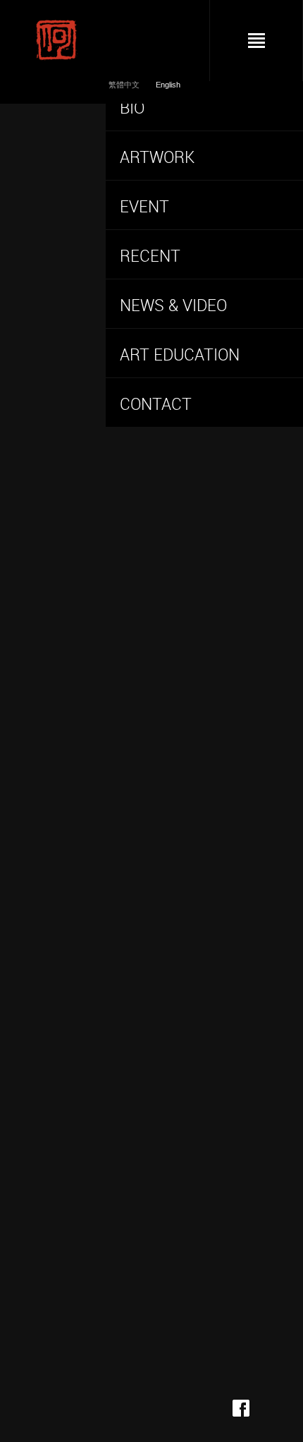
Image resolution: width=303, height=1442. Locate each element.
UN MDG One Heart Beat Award (194, 745)
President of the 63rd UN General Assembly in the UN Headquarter (200, 1190)
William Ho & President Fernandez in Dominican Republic (194, 616)
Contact (156, 404)
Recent (150, 256)
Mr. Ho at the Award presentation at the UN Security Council (199, 1041)
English (168, 84)
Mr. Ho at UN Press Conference (193, 886)
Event (144, 206)
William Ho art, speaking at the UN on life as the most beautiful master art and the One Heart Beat (201, 488)
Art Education (180, 354)
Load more (157, 1326)
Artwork (157, 157)
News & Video (173, 305)
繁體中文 (125, 84)
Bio (132, 108)
